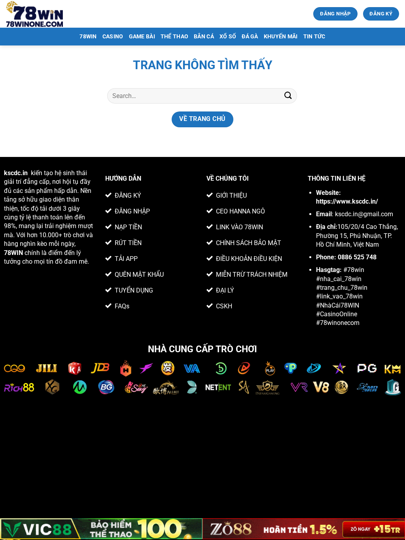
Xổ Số (228, 36)
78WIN (88, 36)
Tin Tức (314, 36)
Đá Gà (250, 36)
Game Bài (142, 36)
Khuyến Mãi (281, 36)
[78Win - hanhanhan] (35, 14)
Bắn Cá (204, 36)
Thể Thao (174, 36)
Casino (112, 36)
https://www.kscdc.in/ (347, 201)
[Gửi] (288, 96)
